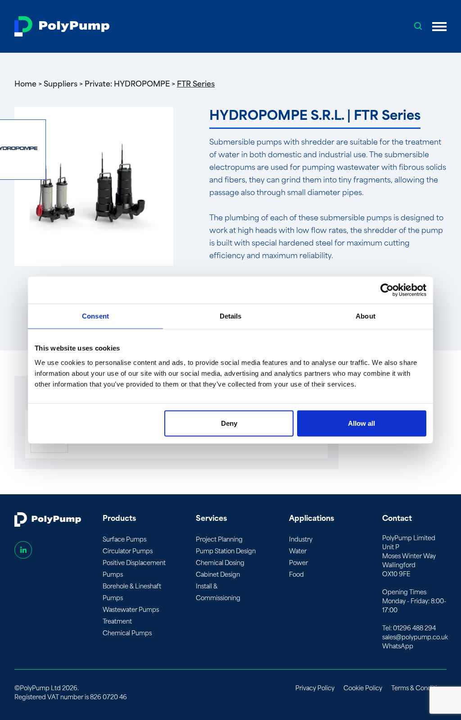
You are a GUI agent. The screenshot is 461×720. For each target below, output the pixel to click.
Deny (229, 423)
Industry (300, 539)
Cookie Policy (362, 688)
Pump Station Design (226, 551)
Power (298, 563)
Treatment (117, 621)
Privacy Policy (314, 688)
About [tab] (365, 316)
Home (25, 84)
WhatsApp (397, 646)
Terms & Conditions (419, 688)
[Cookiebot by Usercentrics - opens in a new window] (387, 290)
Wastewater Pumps (131, 609)
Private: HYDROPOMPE (127, 84)
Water (298, 551)
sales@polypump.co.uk (415, 637)
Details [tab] (231, 316)
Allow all (361, 423)
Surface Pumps (124, 539)
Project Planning (219, 539)
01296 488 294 (414, 628)
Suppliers (60, 84)
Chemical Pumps (127, 633)
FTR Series (196, 84)
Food (296, 574)
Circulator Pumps (128, 551)
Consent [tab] (95, 316)
